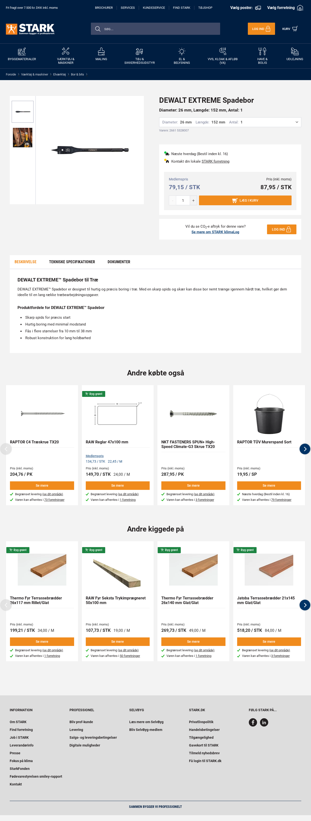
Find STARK (181, 7)
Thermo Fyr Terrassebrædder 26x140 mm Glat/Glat (187, 600)
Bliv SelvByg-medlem (145, 730)
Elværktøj (59, 74)
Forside (11, 74)
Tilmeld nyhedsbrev (204, 753)
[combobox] (155, 29)
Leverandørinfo (22, 745)
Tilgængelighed (201, 737)
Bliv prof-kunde (81, 722)
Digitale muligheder (84, 745)
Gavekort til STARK (203, 745)
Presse (15, 753)
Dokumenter (119, 262)
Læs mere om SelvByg (146, 722)
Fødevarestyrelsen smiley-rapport (36, 776)
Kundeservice (154, 7)
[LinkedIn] (264, 725)
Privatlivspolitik (201, 722)
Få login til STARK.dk (205, 761)
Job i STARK (19, 737)
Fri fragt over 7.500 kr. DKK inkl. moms (32, 7)
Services (128, 7)
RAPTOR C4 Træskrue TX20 (34, 442)
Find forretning (21, 730)
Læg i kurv (249, 200)
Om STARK (18, 722)
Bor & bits (77, 74)
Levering (76, 730)
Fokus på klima (21, 761)
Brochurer (104, 7)
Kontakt (16, 784)
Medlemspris (95, 456)
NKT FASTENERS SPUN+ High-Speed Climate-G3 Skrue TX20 (188, 444)
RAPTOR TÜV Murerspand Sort (264, 442)
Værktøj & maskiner (34, 74)
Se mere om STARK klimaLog (215, 232)
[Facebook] (254, 725)
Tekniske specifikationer (72, 262)
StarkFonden (20, 769)
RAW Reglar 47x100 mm (107, 442)
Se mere (42, 485)
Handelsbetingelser (204, 730)
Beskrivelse (25, 262)
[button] (305, 449)
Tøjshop (205, 7)
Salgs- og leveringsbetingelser (93, 737)
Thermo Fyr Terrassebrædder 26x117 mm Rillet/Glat (36, 600)
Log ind (278, 229)
